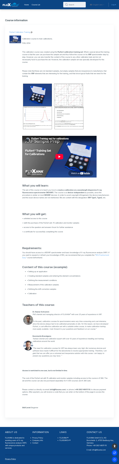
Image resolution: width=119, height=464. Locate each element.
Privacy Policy (37, 438)
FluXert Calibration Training (19, 32)
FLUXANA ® (64, 438)
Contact (35, 443)
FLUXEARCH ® (65, 440)
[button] (97, 4)
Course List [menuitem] (36, 5)
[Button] (114, 453)
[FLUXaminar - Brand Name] (10, 4)
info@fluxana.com (99, 450)
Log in (113, 5)
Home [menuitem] (26, 5)
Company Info (37, 440)
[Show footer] (114, 459)
